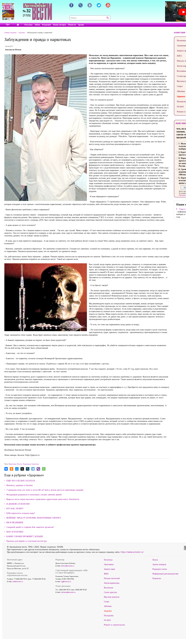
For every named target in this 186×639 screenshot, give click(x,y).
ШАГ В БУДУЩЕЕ (15, 531)
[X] (22, 469)
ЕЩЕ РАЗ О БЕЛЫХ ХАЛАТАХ (20, 480)
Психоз (19, 464)
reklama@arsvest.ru (68, 592)
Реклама (28, 24)
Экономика (109, 564)
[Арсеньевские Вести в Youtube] (108, 5)
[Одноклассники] (11, 469)
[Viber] (38, 469)
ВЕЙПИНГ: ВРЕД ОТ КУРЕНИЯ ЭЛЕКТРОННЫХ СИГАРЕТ (33, 517)
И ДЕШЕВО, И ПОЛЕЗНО (18, 504)
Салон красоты (110, 592)
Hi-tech (107, 620)
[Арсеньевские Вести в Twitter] (98, 5)
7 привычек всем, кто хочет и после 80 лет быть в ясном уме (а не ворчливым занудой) (44, 490)
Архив (81, 24)
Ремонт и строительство (114, 624)
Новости (72, 24)
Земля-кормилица (111, 583)
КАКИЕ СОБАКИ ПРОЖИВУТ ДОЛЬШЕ (24, 536)
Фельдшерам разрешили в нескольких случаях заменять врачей (34, 494)
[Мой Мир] (17, 469)
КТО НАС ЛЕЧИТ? (14, 508)
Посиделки (108, 615)
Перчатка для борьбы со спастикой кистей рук (26, 541)
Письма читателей (112, 578)
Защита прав (109, 569)
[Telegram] (33, 469)
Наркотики (12, 464)
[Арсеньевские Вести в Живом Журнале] (80, 5)
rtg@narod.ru (66, 581)
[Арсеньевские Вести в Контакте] (89, 5)
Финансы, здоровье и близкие (19, 485)
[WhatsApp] (43, 469)
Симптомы (35, 464)
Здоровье (108, 611)
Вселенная (108, 587)
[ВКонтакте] (6, 469)
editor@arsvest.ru (67, 566)
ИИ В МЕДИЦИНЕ (14, 522)
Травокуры (27, 464)
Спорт (106, 601)
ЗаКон (37, 24)
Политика (108, 559)
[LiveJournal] (27, 469)
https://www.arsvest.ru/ (132, 552)
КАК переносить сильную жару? (20, 513)
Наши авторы (59, 24)
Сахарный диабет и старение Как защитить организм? (30, 527)
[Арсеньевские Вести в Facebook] (71, 5)
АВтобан (108, 606)
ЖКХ (106, 573)
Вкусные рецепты (111, 597)
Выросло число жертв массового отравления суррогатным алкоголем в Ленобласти (42, 499)
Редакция (46, 24)
